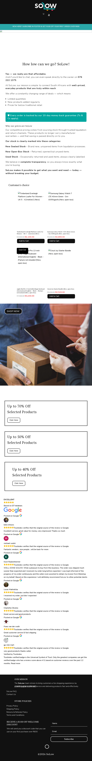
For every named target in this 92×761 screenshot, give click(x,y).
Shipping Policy (12, 709)
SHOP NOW (13, 311)
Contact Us (11, 694)
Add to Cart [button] (24, 241)
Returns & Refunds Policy (17, 712)
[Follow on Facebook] (47, 747)
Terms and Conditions (15, 715)
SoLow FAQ (11, 691)
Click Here (13, 420)
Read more (15, 663)
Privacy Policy (12, 706)
